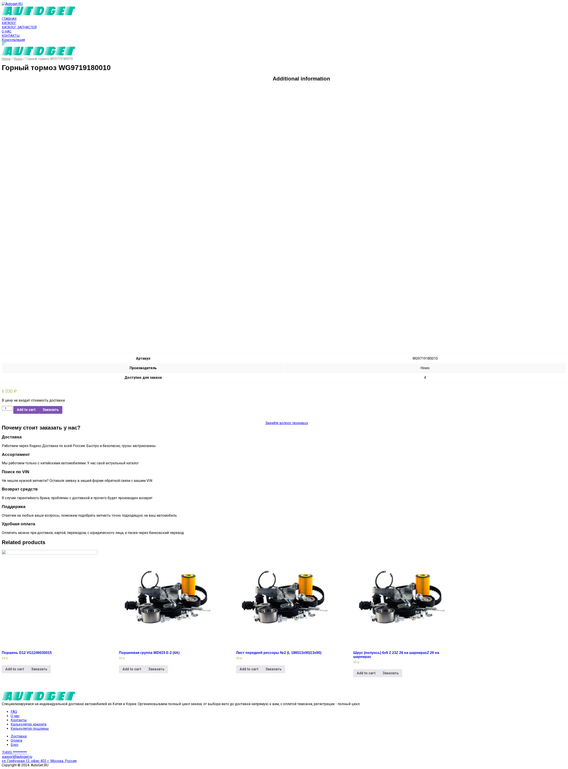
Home (6, 59)
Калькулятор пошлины (30, 728)
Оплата (16, 740)
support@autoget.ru (17, 757)
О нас (7, 31)
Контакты (11, 36)
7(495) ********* (14, 752)
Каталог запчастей (19, 27)
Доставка (19, 736)
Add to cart (26, 410)
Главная (9, 19)
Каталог (9, 23)
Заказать (51, 410)
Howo (18, 59)
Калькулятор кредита (28, 724)
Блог (15, 745)
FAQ (14, 712)
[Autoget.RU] (12, 4)
